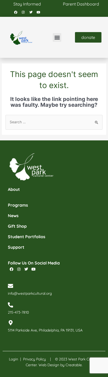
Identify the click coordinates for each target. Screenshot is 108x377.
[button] (57, 37)
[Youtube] (38, 12)
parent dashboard (81, 4)
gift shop (17, 226)
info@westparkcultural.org (30, 293)
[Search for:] (54, 122)
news (13, 215)
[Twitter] (31, 12)
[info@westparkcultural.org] (10, 286)
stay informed (27, 4)
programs (18, 205)
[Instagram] (23, 12)
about (14, 189)
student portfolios (26, 236)
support (16, 247)
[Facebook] (16, 12)
